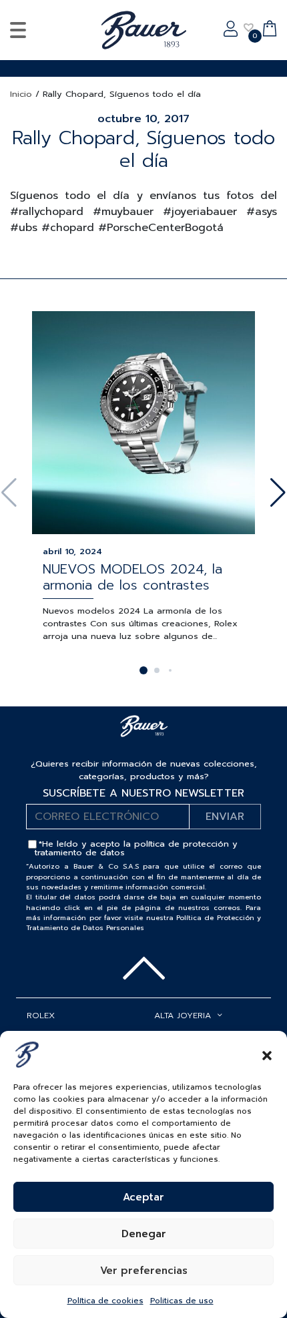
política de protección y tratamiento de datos (136, 848)
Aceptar (143, 1197)
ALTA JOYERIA (182, 1015)
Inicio (21, 93)
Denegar (143, 1234)
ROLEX (41, 1015)
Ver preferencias (144, 1270)
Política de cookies (105, 1301)
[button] (267, 1054)
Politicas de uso (182, 1301)
